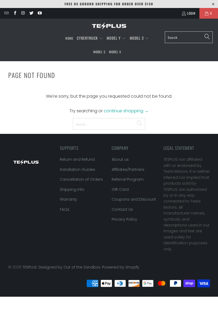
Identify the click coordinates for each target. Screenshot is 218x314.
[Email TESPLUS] (6, 13)
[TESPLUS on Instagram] (23, 13)
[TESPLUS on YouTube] (39, 13)
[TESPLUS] (109, 26)
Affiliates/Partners (128, 169)
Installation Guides (77, 169)
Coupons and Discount (134, 199)
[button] (90, 38)
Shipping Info (72, 189)
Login (191, 13)
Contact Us (122, 209)
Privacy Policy (124, 219)
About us (120, 159)
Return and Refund (77, 159)
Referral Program (128, 179)
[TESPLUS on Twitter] (31, 13)
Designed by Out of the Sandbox (69, 267)
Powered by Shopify (120, 267)
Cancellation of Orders (81, 179)
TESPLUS (30, 267)
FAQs (64, 209)
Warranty (68, 199)
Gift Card (120, 189)
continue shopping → (126, 111)
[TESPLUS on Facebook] (14, 13)
